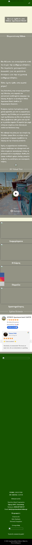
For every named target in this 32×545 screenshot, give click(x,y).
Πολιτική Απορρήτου (16, 521)
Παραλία (16, 284)
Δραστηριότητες (16, 306)
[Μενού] (29, 3)
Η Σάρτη (16, 263)
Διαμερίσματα (16, 241)
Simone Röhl (12, 333)
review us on (11, 327)
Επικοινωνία (15, 516)
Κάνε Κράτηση (16, 519)
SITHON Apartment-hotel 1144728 (19, 317)
